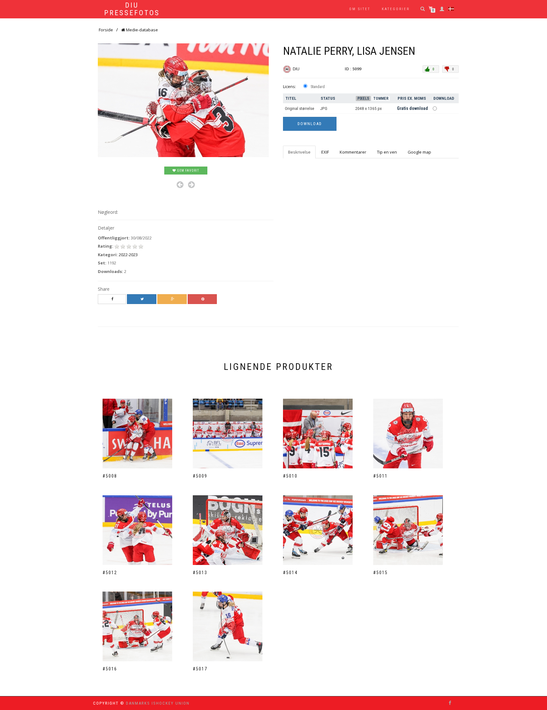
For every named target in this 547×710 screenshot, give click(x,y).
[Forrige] (180, 184)
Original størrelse (299, 108)
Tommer (380, 98)
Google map (419, 152)
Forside (106, 30)
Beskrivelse (299, 152)
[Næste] (191, 184)
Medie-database (141, 30)
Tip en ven (387, 152)
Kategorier (396, 9)
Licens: (289, 86)
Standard (318, 87)
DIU (296, 69)
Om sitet (359, 9)
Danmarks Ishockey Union (158, 703)
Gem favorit (187, 170)
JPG (323, 108)
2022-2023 (128, 254)
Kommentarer (353, 152)
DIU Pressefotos (132, 9)
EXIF (325, 152)
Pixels (363, 98)
